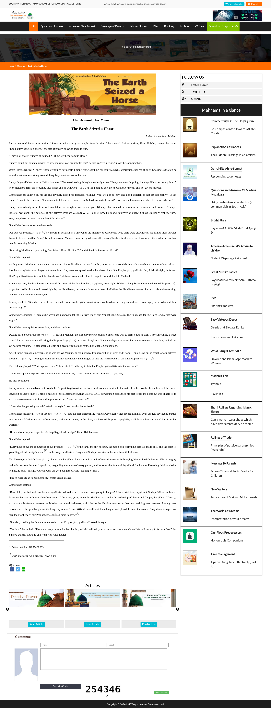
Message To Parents (223, 463)
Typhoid (216, 383)
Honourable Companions (227, 540)
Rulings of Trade (221, 437)
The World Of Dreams (225, 511)
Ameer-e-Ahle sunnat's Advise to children (232, 248)
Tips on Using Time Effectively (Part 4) (233, 564)
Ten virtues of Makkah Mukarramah (234, 497)
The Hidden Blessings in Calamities (233, 154)
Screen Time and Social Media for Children (232, 473)
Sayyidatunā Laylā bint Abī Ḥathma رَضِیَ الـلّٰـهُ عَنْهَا (233, 282)
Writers (199, 26)
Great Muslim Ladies (224, 272)
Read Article (36, 624)
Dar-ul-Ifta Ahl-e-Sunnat (226, 168)
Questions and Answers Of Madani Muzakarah (233, 192)
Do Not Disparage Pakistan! (229, 258)
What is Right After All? (226, 351)
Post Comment (161, 692)
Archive (184, 26)
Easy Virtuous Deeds (224, 319)
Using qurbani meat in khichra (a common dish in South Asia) (231, 204)
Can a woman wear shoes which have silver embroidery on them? (232, 421)
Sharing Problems (222, 305)
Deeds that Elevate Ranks (227, 327)
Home (11, 66)
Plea (156, 26)
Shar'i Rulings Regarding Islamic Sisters (231, 409)
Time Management (223, 554)
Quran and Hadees (52, 26)
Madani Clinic (219, 376)
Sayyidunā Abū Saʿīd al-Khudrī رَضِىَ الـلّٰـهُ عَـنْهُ (234, 230)
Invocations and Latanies (227, 337)
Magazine (21, 66)
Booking (169, 26)
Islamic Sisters (139, 26)
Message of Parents (113, 26)
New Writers (219, 489)
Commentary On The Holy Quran (232, 121)
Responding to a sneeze (226, 176)
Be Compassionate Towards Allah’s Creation (233, 131)
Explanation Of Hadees (226, 147)
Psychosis (217, 393)
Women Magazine (234, 4)
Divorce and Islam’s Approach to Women (231, 361)
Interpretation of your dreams (230, 518)
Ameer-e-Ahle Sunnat (82, 26)
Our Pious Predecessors (226, 532)
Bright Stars (218, 220)
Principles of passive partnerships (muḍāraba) (232, 447)
